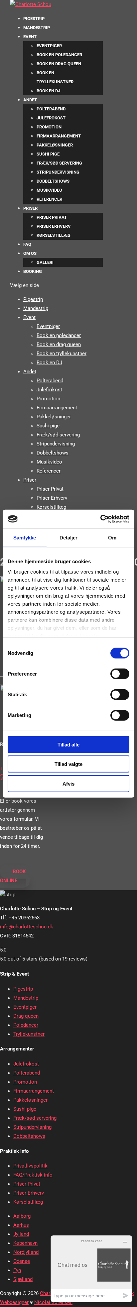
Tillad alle (68, 744)
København (25, 1243)
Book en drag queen (59, 63)
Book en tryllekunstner (61, 353)
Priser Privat (52, 217)
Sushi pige (48, 154)
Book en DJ (48, 90)
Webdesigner (14, 1302)
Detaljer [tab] (69, 537)
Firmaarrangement (59, 135)
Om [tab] (112, 537)
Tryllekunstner (29, 1034)
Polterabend (51, 108)
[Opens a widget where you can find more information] (91, 1269)
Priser (30, 208)
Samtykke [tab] (24, 537)
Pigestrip (34, 18)
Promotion (49, 126)
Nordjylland (26, 1252)
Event (30, 36)
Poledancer (25, 1025)
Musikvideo (49, 190)
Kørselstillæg (53, 235)
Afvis (68, 783)
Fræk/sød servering (59, 163)
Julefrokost (51, 117)
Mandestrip (36, 27)
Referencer (49, 199)
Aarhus (21, 1225)
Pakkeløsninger (55, 144)
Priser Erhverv (54, 226)
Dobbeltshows (53, 181)
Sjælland (23, 1279)
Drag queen (26, 1016)
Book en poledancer (59, 54)
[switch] (119, 673)
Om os (30, 253)
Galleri (45, 262)
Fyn (17, 1270)
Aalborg (22, 1216)
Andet (30, 99)
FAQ (27, 244)
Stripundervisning (58, 172)
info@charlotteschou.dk (26, 927)
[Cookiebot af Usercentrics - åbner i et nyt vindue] (100, 519)
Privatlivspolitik (30, 1166)
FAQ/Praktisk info (33, 1175)
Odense (21, 1261)
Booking (32, 271)
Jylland (21, 1234)
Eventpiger (49, 45)
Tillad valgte (68, 764)
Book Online (13, 876)
